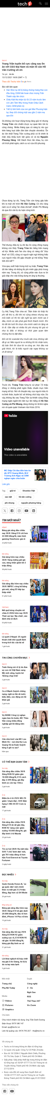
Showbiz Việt (29, 491)
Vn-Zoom (31, 1005)
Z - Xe (30, 988)
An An (11, 74)
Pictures (9, 1005)
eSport (4, 527)
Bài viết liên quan (10, 87)
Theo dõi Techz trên (11, 81)
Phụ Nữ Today (8, 988)
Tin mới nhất (11, 520)
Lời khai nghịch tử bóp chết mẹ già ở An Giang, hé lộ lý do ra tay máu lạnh (15, 962)
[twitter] (5, 510)
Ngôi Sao (31, 992)
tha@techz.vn (39, 1031)
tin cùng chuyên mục (15, 657)
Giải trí (4, 60)
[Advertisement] (25, 173)
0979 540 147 (17, 1023)
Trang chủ (7, 983)
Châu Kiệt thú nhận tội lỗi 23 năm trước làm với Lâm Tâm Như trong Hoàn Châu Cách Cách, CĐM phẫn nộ (26, 102)
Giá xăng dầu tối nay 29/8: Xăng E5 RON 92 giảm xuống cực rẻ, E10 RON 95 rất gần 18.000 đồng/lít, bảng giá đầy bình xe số (14, 938)
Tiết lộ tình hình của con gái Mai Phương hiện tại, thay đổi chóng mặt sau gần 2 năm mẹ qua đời (26, 112)
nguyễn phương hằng (31, 503)
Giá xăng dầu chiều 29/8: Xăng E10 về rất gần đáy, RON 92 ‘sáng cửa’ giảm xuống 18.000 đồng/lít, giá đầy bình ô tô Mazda (14, 828)
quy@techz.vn (14, 1027)
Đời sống (5, 554)
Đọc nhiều (8, 874)
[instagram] (19, 510)
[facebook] (12, 510)
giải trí (13, 491)
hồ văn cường (25, 497)
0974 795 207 (25, 1031)
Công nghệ (32, 983)
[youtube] (26, 510)
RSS (29, 996)
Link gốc (6, 484)
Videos (8, 1001)
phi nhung (9, 503)
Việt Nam (5, 607)
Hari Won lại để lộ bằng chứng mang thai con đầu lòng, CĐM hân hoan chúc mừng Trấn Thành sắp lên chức (26, 93)
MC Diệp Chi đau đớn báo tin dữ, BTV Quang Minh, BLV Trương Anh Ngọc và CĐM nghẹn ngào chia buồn (17, 474)
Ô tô (3, 795)
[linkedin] (33, 510)
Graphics (9, 1009)
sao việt (8, 497)
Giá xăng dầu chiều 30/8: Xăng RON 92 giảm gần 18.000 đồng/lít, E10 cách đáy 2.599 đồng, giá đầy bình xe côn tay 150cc (14, 777)
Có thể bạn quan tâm (15, 761)
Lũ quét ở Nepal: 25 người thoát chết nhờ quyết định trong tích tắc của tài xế (14, 640)
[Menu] (46, 3)
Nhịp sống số (7, 905)
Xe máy (5, 768)
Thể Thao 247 (33, 1001)
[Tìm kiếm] (38, 3)
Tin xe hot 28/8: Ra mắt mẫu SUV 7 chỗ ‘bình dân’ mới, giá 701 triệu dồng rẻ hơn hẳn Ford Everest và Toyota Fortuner (15, 855)
